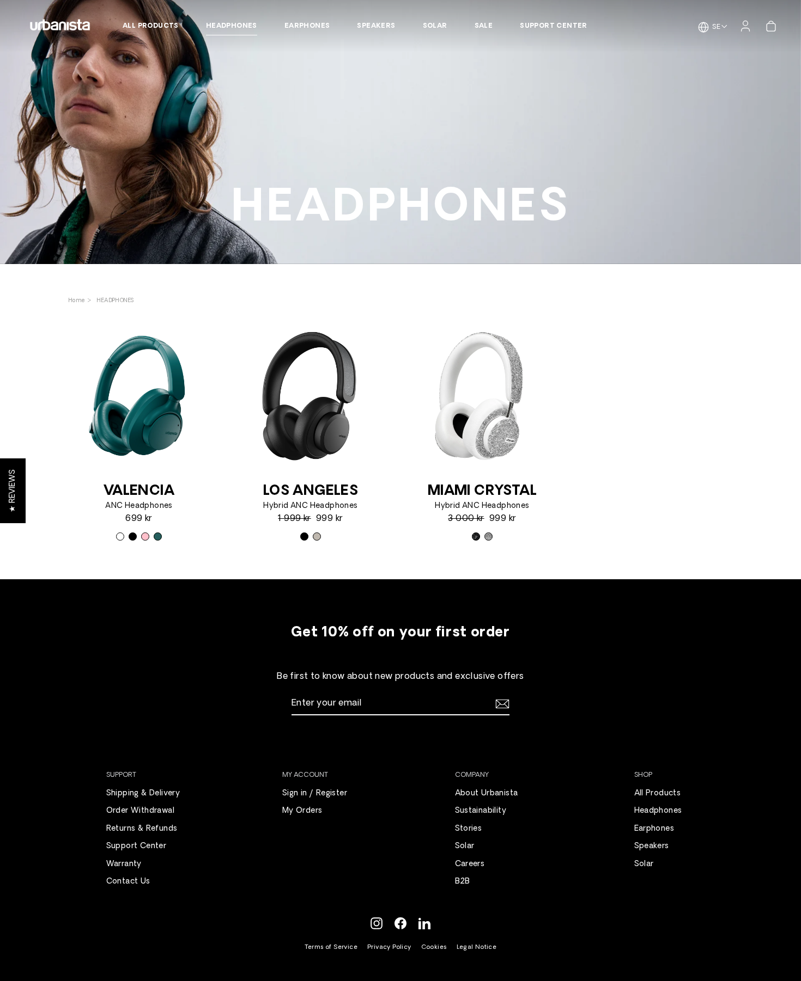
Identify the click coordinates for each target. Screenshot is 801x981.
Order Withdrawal (140, 811)
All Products (151, 26)
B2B (462, 882)
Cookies (434, 948)
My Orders (302, 811)
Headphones (231, 26)
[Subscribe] (500, 703)
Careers (470, 864)
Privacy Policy (389, 948)
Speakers (376, 26)
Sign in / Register (314, 793)
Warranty (124, 864)
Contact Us (128, 882)
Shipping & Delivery (143, 793)
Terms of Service (331, 948)
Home (77, 301)
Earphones (307, 26)
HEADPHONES (115, 301)
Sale (484, 26)
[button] (13, 490)
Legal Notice (477, 948)
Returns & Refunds (142, 829)
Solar (435, 26)
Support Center (553, 26)
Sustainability (481, 811)
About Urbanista (486, 793)
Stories (468, 829)
